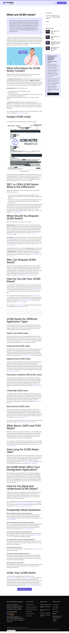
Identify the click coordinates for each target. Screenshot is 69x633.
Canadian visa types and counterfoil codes (27, 421)
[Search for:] (53, 24)
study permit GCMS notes (26, 355)
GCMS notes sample (25, 180)
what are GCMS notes (52, 81)
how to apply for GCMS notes (25, 300)
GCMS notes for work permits (20, 417)
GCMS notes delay (33, 463)
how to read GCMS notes (22, 113)
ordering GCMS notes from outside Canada (27, 275)
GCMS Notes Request (51, 15)
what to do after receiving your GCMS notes (22, 506)
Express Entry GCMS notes (14, 371)
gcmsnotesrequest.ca (11, 577)
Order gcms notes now (24, 589)
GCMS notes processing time (26, 461)
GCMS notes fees (20, 301)
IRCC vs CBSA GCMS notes (16, 212)
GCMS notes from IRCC (27, 577)
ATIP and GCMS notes (19, 305)
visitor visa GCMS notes (25, 341)
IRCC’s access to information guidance (32, 585)
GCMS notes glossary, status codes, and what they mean (25, 503)
